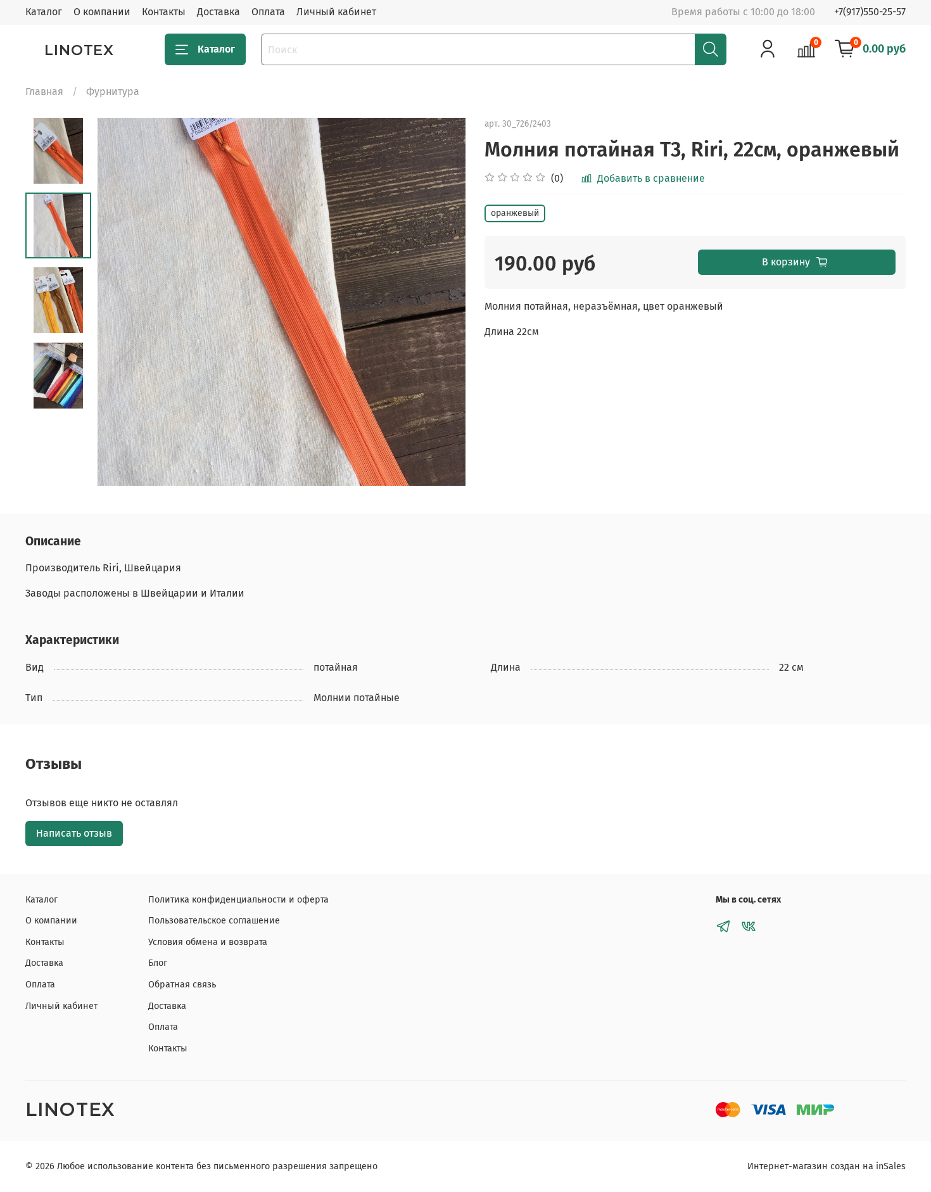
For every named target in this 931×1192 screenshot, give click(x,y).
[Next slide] (440, 302)
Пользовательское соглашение (214, 920)
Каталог (43, 12)
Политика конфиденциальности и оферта (238, 899)
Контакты (164, 12)
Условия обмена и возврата (207, 942)
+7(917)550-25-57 (870, 12)
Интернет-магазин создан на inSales (826, 1166)
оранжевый (515, 213)
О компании (101, 12)
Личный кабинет (336, 12)
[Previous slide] (123, 302)
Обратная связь (182, 984)
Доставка (218, 12)
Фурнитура (112, 92)
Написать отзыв (74, 833)
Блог (157, 963)
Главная (44, 92)
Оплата (268, 12)
